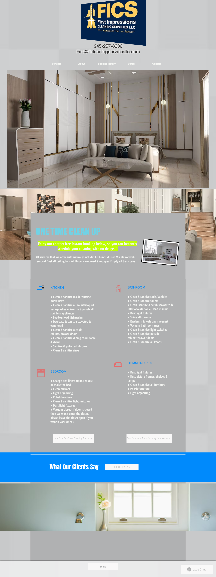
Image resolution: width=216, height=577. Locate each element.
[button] (56, 63)
